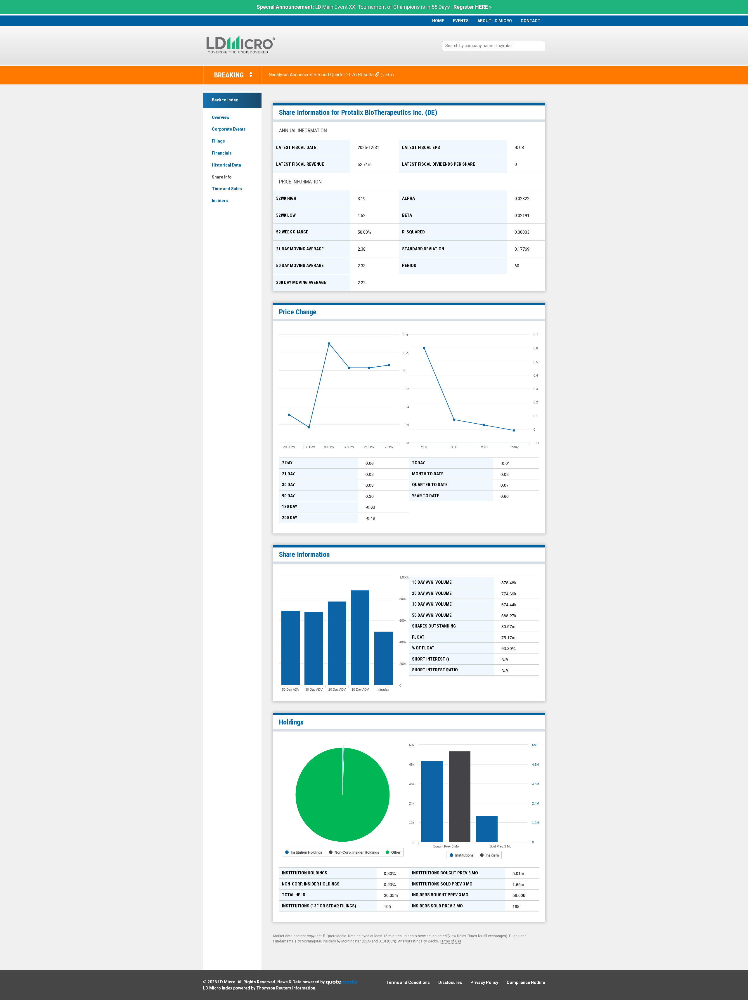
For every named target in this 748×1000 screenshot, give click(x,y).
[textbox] (496, 45)
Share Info (222, 177)
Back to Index (225, 100)
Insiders (220, 200)
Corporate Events (229, 129)
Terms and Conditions (408, 982)
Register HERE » (472, 7)
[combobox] (493, 46)
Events (461, 20)
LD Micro (227, 982)
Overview (220, 117)
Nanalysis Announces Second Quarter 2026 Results (322, 74)
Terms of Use (450, 941)
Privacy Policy (484, 982)
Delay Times (467, 936)
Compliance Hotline (526, 982)
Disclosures (450, 982)
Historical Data (226, 165)
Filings (218, 141)
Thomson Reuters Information (285, 988)
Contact (531, 20)
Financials (222, 153)
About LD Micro (494, 20)
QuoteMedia (336, 936)
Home (438, 20)
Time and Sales (227, 188)
